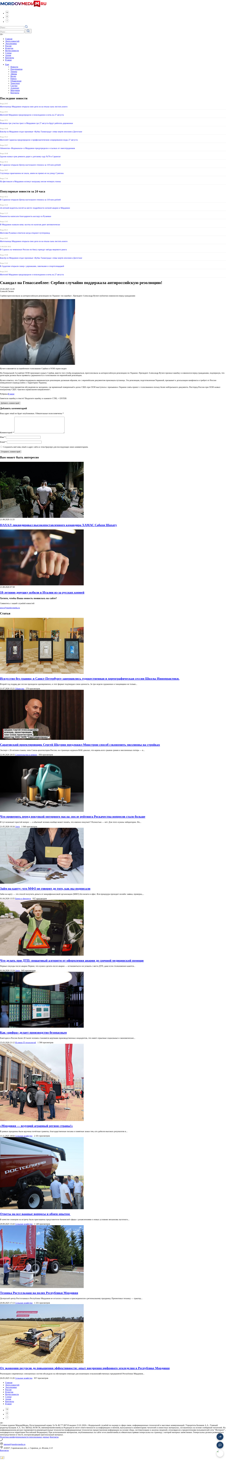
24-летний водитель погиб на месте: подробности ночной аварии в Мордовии (35, 208)
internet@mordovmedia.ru (14, 1444)
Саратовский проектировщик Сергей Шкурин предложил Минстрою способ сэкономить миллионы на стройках (80, 744)
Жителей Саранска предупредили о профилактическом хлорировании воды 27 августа (39, 140)
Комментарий (7, 432)
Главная (8, 39)
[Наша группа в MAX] (220, 1453)
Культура (9, 48)
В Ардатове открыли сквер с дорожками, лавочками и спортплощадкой (32, 266)
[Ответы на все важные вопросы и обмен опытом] (42, 1208)
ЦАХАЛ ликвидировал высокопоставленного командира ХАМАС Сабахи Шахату (58, 525)
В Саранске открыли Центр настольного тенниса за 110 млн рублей (30, 165)
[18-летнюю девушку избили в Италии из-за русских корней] (42, 585)
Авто (17, 826)
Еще (7, 64)
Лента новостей (12, 41)
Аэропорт (14, 88)
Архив (8, 55)
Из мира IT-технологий (25, 1042)
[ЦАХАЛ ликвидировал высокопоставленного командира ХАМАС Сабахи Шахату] (42, 517)
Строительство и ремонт (26, 755)
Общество (19, 688)
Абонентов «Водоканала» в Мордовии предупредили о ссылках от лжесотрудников (37, 148)
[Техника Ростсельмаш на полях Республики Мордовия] (42, 1287)
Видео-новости (12, 50)
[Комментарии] (220, 1445)
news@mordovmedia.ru (10, 608)
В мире (8, 60)
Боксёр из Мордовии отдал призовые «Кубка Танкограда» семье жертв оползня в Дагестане (41, 132)
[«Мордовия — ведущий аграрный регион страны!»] (42, 1120)
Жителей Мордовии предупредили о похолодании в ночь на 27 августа (32, 115)
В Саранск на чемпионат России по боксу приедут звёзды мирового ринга (33, 249)
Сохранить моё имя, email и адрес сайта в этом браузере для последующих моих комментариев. (45, 447)
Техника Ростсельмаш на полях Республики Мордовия (39, 1293)
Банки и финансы (23, 898)
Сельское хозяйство (23, 1136)
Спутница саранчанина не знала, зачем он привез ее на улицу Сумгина (32, 173)
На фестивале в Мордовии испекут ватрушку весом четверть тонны (30, 181)
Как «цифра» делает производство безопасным (33, 1032)
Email (3, 442)
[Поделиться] (220, 1436)
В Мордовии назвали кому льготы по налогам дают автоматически (30, 224)
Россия (8, 46)
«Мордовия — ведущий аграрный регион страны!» (36, 1126)
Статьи (8, 53)
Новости (14, 67)
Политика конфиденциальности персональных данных (24, 1437)
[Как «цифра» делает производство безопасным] (42, 1027)
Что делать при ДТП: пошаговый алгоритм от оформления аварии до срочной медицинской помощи (72, 960)
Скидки (13, 86)
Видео (13, 76)
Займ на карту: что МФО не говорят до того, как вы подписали (45, 888)
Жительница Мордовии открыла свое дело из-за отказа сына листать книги (33, 107)
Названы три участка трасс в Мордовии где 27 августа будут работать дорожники (36, 123)
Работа (13, 78)
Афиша (13, 74)
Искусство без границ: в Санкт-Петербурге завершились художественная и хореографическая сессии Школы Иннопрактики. (89, 678)
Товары (13, 71)
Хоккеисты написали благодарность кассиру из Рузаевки (25, 216)
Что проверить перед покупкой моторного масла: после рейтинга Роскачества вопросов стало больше (72, 816)
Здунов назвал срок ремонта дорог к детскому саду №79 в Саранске (30, 156)
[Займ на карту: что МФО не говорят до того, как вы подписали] (42, 883)
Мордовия (15, 90)
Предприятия (16, 69)
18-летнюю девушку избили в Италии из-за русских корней (42, 592)
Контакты (9, 58)
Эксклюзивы (11, 43)
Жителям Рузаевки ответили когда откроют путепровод (25, 233)
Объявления (15, 81)
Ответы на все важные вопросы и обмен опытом (35, 1214)
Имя (2, 437)
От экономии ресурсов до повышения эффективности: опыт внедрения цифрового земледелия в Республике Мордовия (85, 1368)
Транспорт (15, 83)
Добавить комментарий (10, 403)
